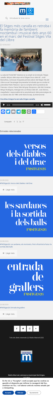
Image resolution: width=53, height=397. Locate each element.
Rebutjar (20, 393)
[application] (26, 104)
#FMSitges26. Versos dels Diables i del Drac (16, 183)
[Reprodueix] (4, 105)
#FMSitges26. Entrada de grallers (12, 307)
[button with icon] (17, 329)
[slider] (47, 104)
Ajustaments (34, 393)
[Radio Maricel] (17, 4)
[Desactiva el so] (42, 105)
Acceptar (8, 393)
